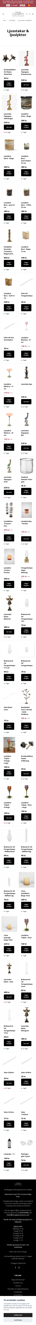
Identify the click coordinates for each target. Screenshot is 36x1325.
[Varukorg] (32, 14)
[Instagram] (19, 1267)
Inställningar (18, 1320)
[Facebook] (15, 1267)
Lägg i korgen (9, 84)
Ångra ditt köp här (18, 1280)
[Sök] (26, 14)
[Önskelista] (29, 14)
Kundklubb (18, 1292)
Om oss (18, 1286)
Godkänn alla (18, 1315)
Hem (4, 20)
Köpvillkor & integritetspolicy (18, 1289)
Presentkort (18, 1295)
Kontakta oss (18, 1283)
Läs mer (26, 85)
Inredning (12, 20)
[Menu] (3, 14)
